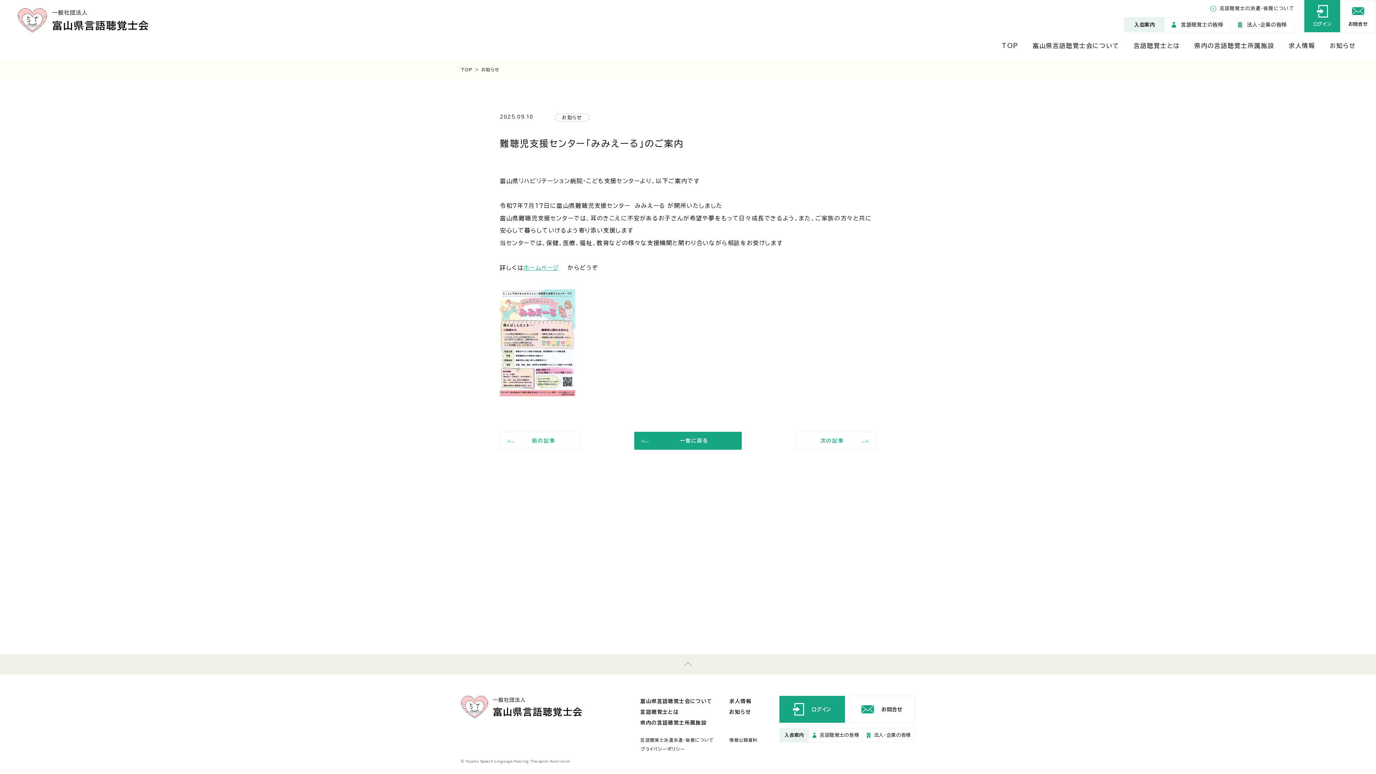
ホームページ (541, 268)
